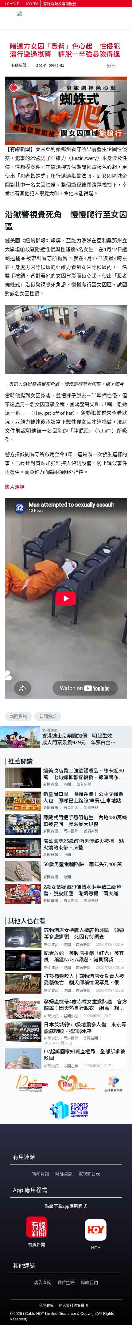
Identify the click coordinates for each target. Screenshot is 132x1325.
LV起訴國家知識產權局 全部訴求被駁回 (84, 1055)
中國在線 (71, 1066)
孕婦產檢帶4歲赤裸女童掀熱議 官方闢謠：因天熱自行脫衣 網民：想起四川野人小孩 (85, 1005)
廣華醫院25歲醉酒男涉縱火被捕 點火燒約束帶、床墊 (83, 844)
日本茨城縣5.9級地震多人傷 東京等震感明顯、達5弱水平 (85, 1028)
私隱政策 (46, 1306)
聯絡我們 (89, 1282)
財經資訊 (63, 1173)
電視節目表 (89, 1173)
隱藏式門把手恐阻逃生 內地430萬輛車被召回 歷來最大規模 (85, 821)
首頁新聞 (83, 784)
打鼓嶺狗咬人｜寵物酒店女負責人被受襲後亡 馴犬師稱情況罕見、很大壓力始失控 (84, 980)
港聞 (67, 784)
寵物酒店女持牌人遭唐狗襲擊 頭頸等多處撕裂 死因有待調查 (84, 933)
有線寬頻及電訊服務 (59, 4)
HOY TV (31, 4)
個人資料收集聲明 (73, 1306)
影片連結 (15, 487)
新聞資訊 (18, 716)
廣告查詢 (42, 1282)
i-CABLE (12, 4)
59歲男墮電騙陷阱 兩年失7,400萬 (82, 864)
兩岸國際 (71, 831)
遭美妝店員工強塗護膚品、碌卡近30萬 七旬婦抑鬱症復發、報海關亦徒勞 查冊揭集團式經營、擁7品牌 (83, 774)
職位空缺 (66, 1282)
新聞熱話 (47, 716)
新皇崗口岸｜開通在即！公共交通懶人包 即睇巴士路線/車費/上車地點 (83, 797)
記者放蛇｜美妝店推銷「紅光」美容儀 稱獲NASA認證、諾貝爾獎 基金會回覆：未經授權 (84, 957)
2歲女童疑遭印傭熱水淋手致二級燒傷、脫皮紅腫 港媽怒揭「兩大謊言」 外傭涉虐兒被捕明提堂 (85, 891)
